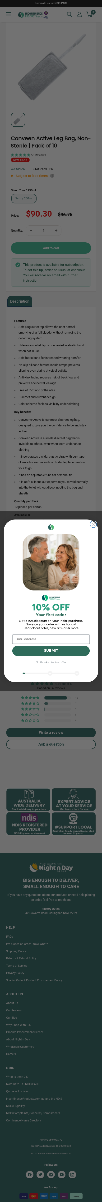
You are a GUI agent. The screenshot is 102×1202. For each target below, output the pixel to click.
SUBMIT (51, 651)
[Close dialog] (93, 524)
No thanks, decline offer (51, 662)
